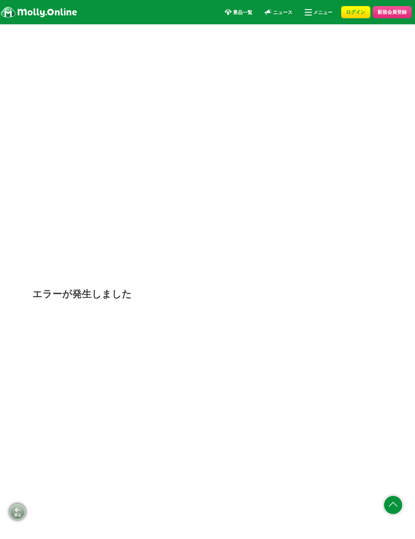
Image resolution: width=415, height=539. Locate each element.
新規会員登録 (392, 12)
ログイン (355, 12)
